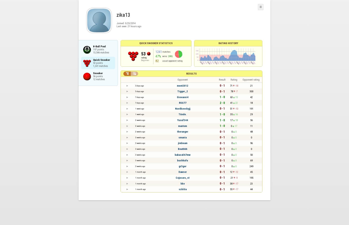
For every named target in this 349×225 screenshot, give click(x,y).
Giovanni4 (182, 97)
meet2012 (182, 85)
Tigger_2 (182, 91)
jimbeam (182, 143)
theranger (182, 131)
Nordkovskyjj (182, 108)
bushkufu (182, 160)
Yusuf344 (182, 120)
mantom (182, 126)
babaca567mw (182, 154)
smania (183, 137)
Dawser (183, 171)
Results (191, 73)
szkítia (183, 189)
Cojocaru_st (182, 177)
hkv (183, 183)
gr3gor (182, 166)
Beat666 (182, 148)
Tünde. (183, 114)
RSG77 (182, 102)
